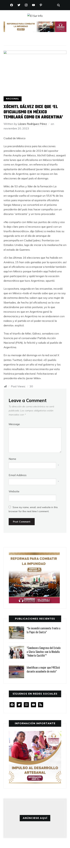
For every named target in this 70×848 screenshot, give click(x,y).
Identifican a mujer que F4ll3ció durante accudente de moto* (43, 669)
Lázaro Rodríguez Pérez (32, 123)
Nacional (12, 98)
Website (14, 491)
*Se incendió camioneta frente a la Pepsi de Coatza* (43, 630)
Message (14, 424)
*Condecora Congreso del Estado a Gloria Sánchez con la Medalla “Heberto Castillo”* (43, 651)
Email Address (18, 475)
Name (12, 458)
